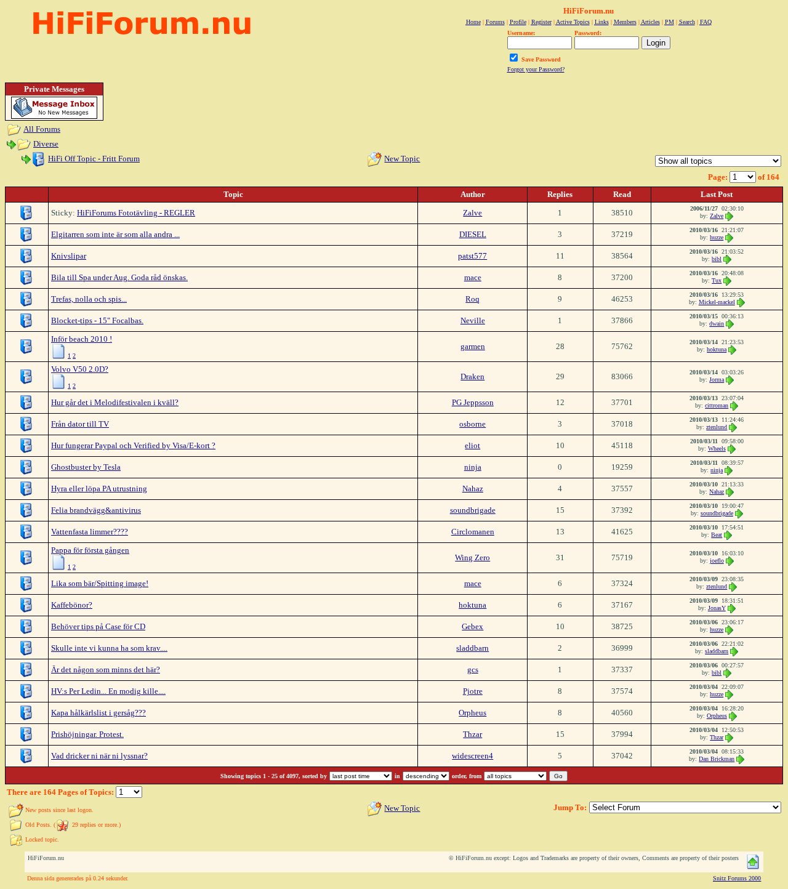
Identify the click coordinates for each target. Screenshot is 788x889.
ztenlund (716, 427)
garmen (472, 346)
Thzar (472, 734)
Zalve (472, 212)
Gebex (472, 626)
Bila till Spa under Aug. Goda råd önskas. (119, 277)
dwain (716, 323)
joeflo (717, 560)
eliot (472, 445)
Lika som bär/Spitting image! (99, 583)
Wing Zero (472, 557)
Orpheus (472, 712)
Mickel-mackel (717, 302)
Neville (472, 320)
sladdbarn (472, 648)
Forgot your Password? (536, 69)
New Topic (402, 158)
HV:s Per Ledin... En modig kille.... (108, 691)
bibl (717, 258)
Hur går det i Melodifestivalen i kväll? (115, 402)
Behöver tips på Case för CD (98, 626)
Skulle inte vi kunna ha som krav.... (109, 648)
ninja (472, 467)
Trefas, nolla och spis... (89, 299)
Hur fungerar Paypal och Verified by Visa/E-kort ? (133, 445)
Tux (717, 280)
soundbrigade (473, 510)
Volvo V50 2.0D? (79, 369)
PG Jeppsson (473, 402)
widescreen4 (472, 755)
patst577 (472, 255)
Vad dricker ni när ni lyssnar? (99, 755)
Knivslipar (68, 255)
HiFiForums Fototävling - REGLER (136, 212)
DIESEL (472, 234)
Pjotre (473, 691)
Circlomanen (472, 531)
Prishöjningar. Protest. (87, 734)
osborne (472, 423)
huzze (716, 237)
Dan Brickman (716, 758)
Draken (472, 376)
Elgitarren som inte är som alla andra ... (115, 234)
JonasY (717, 608)
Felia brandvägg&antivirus (96, 510)
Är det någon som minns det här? (105, 669)
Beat (716, 534)
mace (472, 277)
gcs (472, 669)
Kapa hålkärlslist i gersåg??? (98, 712)
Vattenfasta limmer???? (89, 531)
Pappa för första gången (90, 550)
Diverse (45, 143)
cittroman (716, 405)
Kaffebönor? (71, 604)
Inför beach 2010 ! (81, 339)
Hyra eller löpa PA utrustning (99, 488)
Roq (472, 299)
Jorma (716, 379)
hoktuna (716, 349)
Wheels (717, 448)
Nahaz (472, 488)
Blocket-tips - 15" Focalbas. (97, 320)
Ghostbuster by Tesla (86, 467)
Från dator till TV (80, 423)
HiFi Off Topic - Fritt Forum (94, 158)
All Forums (41, 129)
